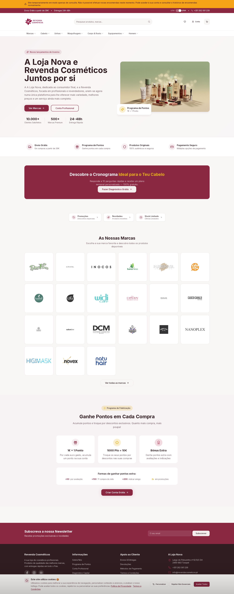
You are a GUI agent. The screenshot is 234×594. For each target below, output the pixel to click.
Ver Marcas (35, 108)
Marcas (30, 33)
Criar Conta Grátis (115, 492)
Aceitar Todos (201, 584)
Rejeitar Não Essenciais (181, 584)
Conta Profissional (65, 108)
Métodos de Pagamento (131, 568)
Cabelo (44, 33)
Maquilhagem (74, 33)
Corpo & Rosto (94, 33)
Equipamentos (115, 33)
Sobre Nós (77, 560)
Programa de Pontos (81, 564)
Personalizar (161, 584)
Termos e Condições (129, 573)
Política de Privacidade (121, 586)
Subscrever (201, 533)
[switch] (178, 10)
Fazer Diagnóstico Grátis (115, 189)
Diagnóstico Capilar (81, 573)
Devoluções (125, 564)
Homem (132, 33)
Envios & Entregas (128, 560)
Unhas (57, 33)
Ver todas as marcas (115, 383)
